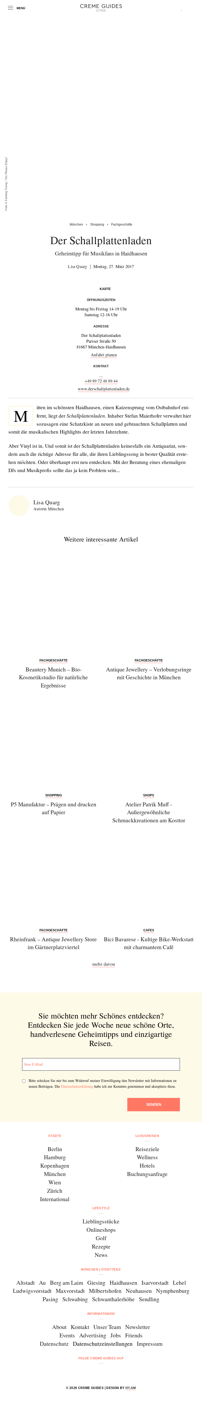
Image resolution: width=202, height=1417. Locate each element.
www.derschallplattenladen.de (104, 389)
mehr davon (103, 964)
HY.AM (130, 1388)
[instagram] (94, 1372)
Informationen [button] (101, 1314)
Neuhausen (139, 1290)
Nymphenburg (172, 1290)
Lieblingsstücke (101, 1221)
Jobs (115, 1335)
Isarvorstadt (155, 1282)
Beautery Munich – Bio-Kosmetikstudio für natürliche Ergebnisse (53, 677)
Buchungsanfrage (147, 1174)
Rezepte (101, 1246)
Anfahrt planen (104, 355)
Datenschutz (54, 1343)
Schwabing (75, 1299)
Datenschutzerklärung (77, 1086)
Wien (54, 1182)
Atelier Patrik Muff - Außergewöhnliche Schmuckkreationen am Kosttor (148, 812)
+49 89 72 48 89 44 (101, 381)
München (55, 1174)
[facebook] (81, 1372)
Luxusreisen (147, 1136)
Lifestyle (101, 1208)
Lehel (179, 1282)
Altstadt (25, 1282)
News (101, 1255)
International (54, 1199)
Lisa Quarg (77, 266)
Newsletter (137, 1327)
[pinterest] (108, 1372)
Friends (134, 1335)
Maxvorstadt (70, 1290)
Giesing (96, 1282)
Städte (54, 1136)
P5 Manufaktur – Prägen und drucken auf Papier (53, 808)
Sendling (149, 1299)
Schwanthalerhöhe (113, 1299)
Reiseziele (147, 1149)
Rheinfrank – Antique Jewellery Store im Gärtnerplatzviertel (53, 943)
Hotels (147, 1165)
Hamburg (55, 1157)
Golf (101, 1238)
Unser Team (107, 1327)
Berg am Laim (66, 1282)
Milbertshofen (105, 1290)
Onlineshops (101, 1229)
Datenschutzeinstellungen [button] (103, 1343)
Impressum (150, 1343)
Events (67, 1335)
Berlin (55, 1149)
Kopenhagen (54, 1165)
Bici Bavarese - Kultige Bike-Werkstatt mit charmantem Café (149, 943)
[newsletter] (121, 1372)
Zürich (54, 1190)
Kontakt (80, 1327)
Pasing (50, 1299)
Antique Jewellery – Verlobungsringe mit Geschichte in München (148, 673)
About (59, 1327)
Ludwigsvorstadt (32, 1290)
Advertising (92, 1335)
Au (42, 1282)
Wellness (147, 1157)
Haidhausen (123, 1282)
